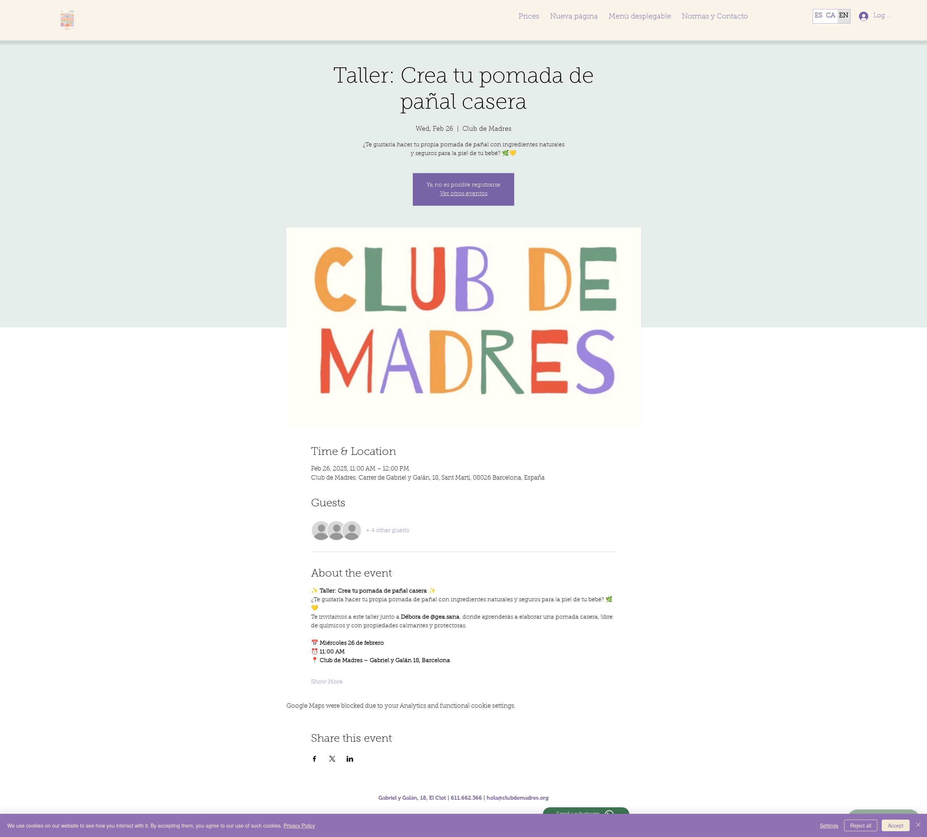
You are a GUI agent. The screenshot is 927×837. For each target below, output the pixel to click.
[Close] (918, 825)
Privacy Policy (299, 825)
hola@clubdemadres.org (518, 798)
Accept (895, 825)
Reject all (860, 825)
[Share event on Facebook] (314, 759)
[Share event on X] (332, 759)
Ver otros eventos (463, 194)
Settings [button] (829, 825)
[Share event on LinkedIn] (350, 759)
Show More (327, 682)
